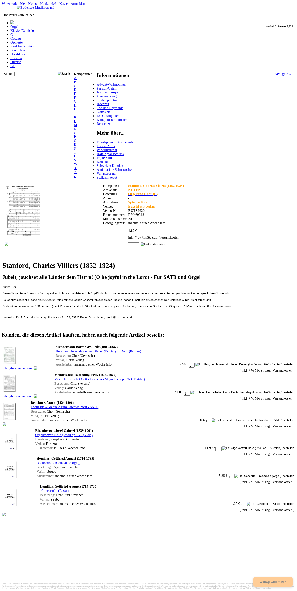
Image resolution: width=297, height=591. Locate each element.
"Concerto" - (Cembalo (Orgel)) (58, 463)
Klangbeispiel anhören (18, 368)
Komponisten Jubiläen (112, 120)
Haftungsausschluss (110, 154)
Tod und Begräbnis (110, 108)
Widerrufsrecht (107, 150)
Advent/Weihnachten (111, 84)
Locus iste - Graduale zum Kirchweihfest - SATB (64, 407)
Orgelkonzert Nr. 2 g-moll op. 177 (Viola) (64, 435)
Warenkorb (9, 3)
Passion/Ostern (107, 88)
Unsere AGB (106, 146)
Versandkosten (169, 237)
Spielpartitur (137, 202)
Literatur (16, 58)
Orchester (17, 42)
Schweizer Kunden (110, 166)
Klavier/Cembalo (22, 30)
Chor (13, 34)
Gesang (15, 38)
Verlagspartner (107, 173)
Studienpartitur (107, 100)
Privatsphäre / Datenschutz (115, 142)
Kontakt (102, 162)
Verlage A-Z (283, 74)
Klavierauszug (107, 96)
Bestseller (103, 123)
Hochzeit (103, 104)
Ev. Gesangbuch (108, 116)
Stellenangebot (107, 177)
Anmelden (78, 3)
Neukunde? (48, 3)
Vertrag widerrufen (273, 582)
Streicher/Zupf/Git (22, 46)
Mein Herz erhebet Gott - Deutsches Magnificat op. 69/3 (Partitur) (99, 379)
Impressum (104, 158)
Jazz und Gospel (108, 92)
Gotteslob (103, 112)
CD (12, 66)
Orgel (14, 27)
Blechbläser (18, 50)
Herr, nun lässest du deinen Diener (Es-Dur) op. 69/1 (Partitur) (98, 351)
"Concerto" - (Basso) (54, 491)
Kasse (63, 3)
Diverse (15, 62)
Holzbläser (17, 54)
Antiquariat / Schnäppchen (115, 169)
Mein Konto (28, 3)
